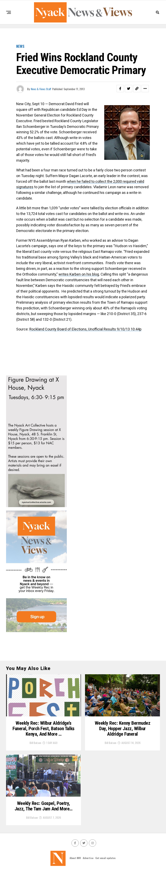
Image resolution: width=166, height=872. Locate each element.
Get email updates (105, 858)
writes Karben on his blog (79, 274)
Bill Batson (35, 743)
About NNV (75, 858)
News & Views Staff (41, 89)
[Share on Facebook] (120, 88)
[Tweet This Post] (128, 88)
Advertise (88, 858)
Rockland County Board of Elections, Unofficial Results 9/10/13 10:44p (85, 329)
